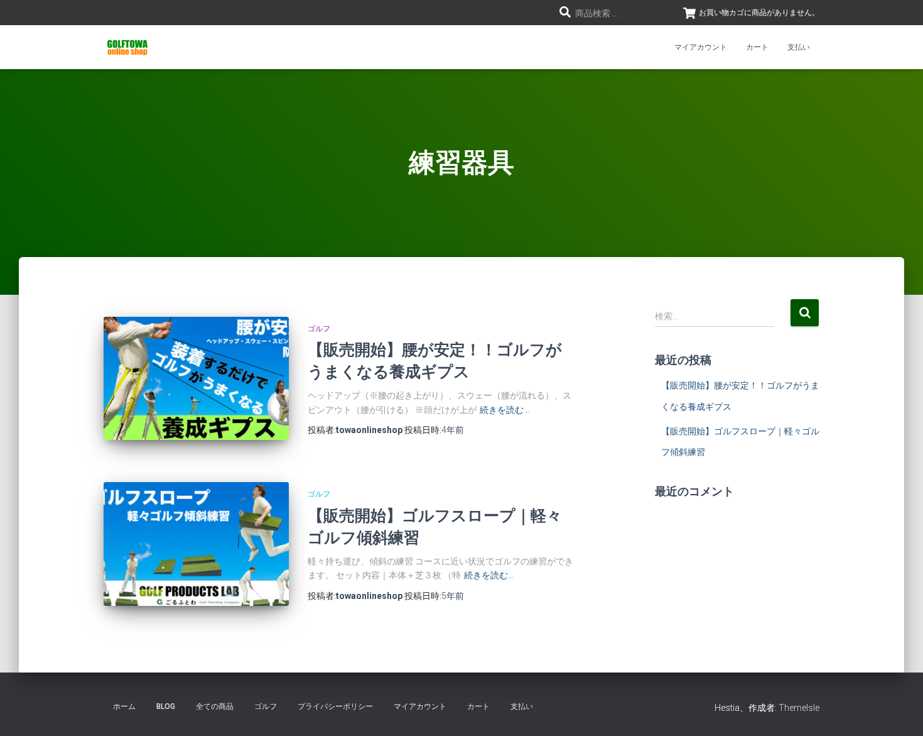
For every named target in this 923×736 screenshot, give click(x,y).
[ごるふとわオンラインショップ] (127, 47)
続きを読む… (504, 410)
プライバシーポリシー (335, 706)
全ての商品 (215, 706)
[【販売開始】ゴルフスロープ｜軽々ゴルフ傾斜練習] (196, 544)
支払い (798, 47)
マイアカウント (700, 47)
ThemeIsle (799, 708)
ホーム (124, 706)
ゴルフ (319, 328)
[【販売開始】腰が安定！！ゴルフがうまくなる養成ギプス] (196, 379)
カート (757, 47)
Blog (165, 706)
